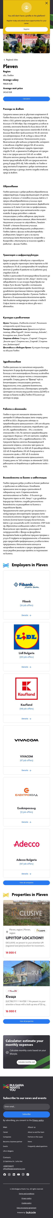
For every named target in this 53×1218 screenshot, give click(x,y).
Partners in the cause (35, 1137)
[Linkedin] (13, 1174)
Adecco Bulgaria (26, 860)
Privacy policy (38, 1121)
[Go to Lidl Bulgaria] (26, 637)
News (30, 1142)
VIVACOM (26, 756)
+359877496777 (8, 1166)
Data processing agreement (26, 1208)
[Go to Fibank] (26, 585)
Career (5, 1132)
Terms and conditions (26, 1194)
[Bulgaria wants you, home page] (26, 1087)
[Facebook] (4, 1174)
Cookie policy (27, 1203)
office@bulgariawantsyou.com (14, 1169)
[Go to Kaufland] (26, 688)
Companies (7, 1137)
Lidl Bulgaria (26, 653)
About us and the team (36, 1132)
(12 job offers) (26, 812)
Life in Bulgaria (8, 1151)
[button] (26, 99)
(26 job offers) (26, 605)
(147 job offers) (26, 864)
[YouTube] (18, 1174)
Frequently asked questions (37, 1146)
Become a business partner (12, 1142)
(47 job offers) (26, 760)
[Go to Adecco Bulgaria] (26, 844)
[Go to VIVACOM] (26, 740)
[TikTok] (27, 1174)
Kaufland (26, 705)
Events (5, 1146)
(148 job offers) (26, 709)
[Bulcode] (31, 1212)
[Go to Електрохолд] (26, 792)
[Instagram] (9, 1174)
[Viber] (23, 1174)
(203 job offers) (27, 657)
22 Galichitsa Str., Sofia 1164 (12, 1161)
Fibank (26, 601)
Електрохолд (26, 808)
